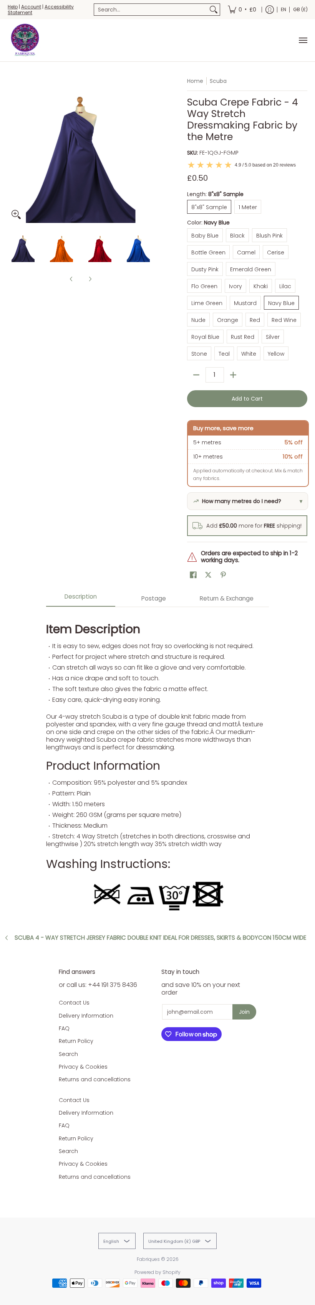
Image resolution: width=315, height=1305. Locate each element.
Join (244, 1012)
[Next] (148, 150)
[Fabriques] (25, 40)
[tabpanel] (157, 764)
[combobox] (150, 9)
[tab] (80, 599)
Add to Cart (247, 399)
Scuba (218, 81)
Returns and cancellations (95, 1079)
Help (13, 6)
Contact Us (74, 1002)
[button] (193, 575)
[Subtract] (196, 375)
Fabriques (148, 1259)
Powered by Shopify (157, 1272)
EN (283, 9)
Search (68, 1054)
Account (31, 6)
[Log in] (269, 9)
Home (195, 81)
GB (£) (300, 9)
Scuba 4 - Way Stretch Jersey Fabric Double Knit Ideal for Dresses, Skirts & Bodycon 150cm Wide (160, 938)
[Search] (213, 9)
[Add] (233, 375)
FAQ (64, 1028)
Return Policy (76, 1041)
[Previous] (13, 150)
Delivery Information (86, 1016)
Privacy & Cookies (83, 1067)
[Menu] (302, 40)
